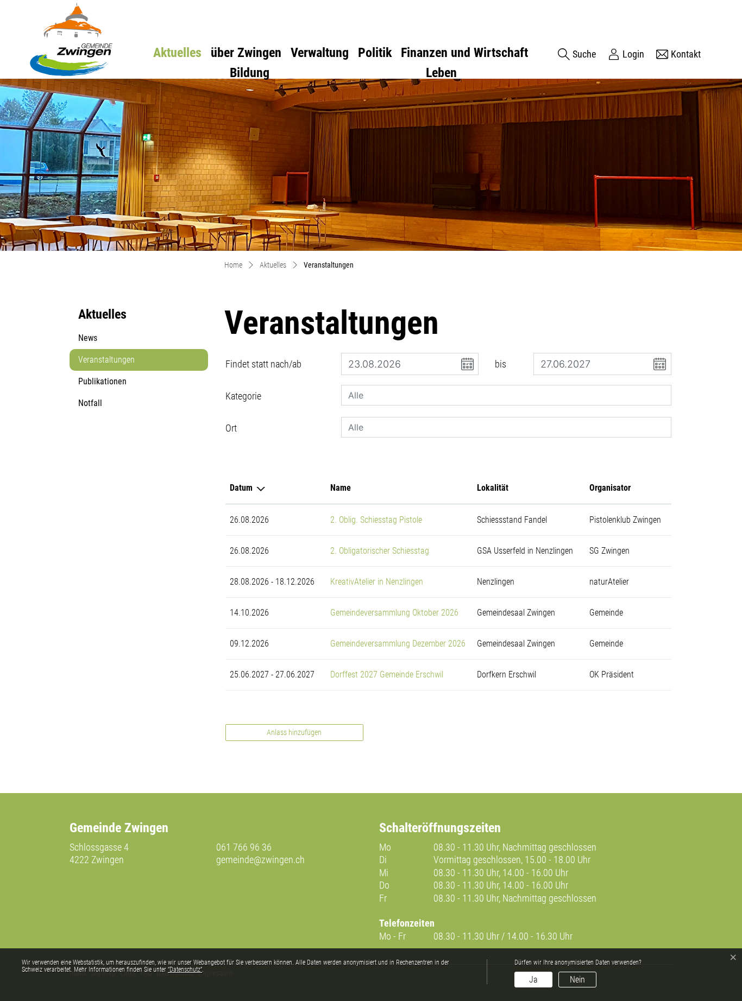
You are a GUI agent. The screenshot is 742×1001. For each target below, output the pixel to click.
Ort (231, 428)
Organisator (610, 488)
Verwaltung (320, 52)
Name (340, 488)
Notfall (90, 403)
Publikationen (102, 381)
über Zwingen (246, 52)
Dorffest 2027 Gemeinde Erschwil (386, 674)
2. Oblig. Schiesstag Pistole (376, 520)
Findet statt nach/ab (263, 364)
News (87, 338)
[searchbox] (506, 395)
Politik (375, 52)
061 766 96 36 (244, 847)
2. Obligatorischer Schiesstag (379, 551)
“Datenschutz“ (185, 969)
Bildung (249, 72)
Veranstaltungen (106, 362)
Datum (241, 488)
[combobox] (506, 395)
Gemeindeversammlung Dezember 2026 (398, 643)
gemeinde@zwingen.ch (260, 859)
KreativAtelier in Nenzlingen (376, 581)
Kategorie (243, 396)
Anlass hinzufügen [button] (294, 732)
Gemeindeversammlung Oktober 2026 (394, 612)
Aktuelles (177, 52)
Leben (441, 72)
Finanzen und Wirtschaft (464, 52)
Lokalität (492, 488)
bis (500, 364)
